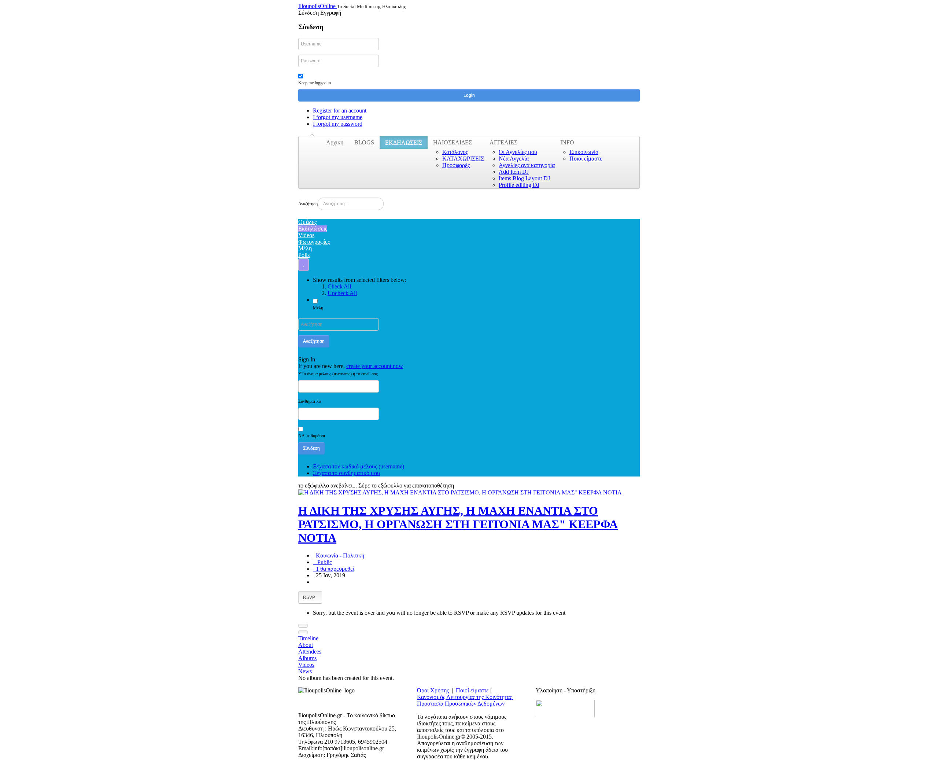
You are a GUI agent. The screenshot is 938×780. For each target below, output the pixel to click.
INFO (567, 142)
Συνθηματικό (309, 401)
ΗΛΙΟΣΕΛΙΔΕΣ (452, 142)
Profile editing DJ (519, 185)
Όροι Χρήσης (433, 690)
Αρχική (334, 142)
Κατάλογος (455, 152)
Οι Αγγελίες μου (518, 152)
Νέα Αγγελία (514, 158)
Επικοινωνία (583, 152)
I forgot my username (337, 117)
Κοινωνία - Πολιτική (338, 555)
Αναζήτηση (308, 203)
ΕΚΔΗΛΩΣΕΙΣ (403, 142)
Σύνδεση (311, 448)
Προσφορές (456, 165)
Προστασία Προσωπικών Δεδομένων (461, 703)
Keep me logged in (314, 82)
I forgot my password (337, 124)
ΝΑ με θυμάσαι (311, 435)
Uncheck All (342, 293)
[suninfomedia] (565, 708)
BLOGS (364, 142)
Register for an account (339, 110)
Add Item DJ (514, 172)
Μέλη (318, 307)
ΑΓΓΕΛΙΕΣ (503, 142)
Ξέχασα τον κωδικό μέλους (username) (358, 466)
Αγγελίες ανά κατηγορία (527, 165)
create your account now (374, 366)
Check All (339, 286)
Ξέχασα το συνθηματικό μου (346, 473)
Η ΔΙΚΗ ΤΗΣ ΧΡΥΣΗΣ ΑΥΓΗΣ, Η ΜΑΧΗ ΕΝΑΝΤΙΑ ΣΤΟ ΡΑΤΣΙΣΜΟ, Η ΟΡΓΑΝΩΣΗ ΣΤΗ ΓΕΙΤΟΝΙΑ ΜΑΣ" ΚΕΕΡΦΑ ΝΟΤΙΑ (458, 524)
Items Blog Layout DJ (524, 178)
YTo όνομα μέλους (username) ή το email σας (338, 373)
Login (469, 95)
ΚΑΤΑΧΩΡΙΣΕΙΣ (463, 158)
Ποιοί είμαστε (585, 158)
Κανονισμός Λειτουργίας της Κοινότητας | (465, 697)
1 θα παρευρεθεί (333, 569)
